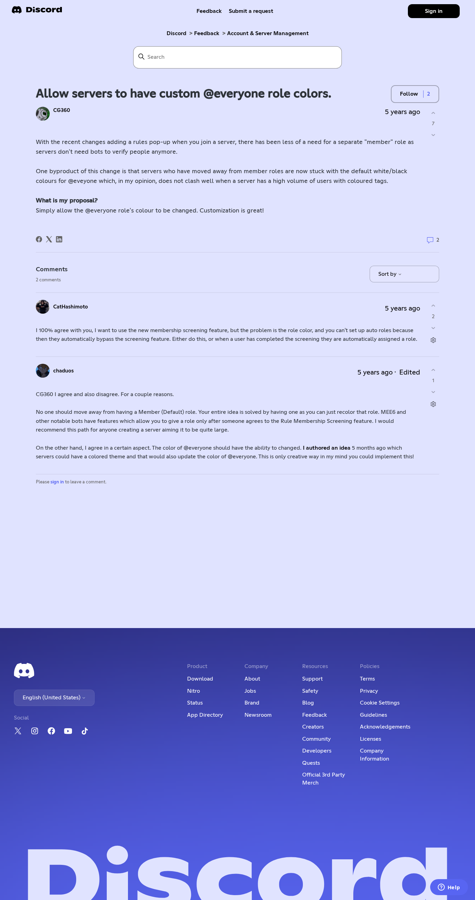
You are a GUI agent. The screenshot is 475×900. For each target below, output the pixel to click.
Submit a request (251, 11)
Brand (251, 703)
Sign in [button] (434, 11)
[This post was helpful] (433, 113)
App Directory (205, 715)
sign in (57, 482)
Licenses (370, 739)
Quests (311, 763)
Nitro (193, 691)
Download (200, 679)
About (252, 679)
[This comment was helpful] (433, 306)
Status (195, 703)
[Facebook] (39, 239)
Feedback (209, 11)
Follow (409, 94)
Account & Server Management (268, 33)
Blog (308, 703)
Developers (316, 751)
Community (316, 739)
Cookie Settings (380, 703)
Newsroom (258, 715)
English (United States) (52, 697)
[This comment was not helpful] (433, 328)
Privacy (369, 691)
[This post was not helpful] (433, 135)
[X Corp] (49, 239)
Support (312, 679)
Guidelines (373, 715)
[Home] (37, 12)
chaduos (63, 370)
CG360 (61, 110)
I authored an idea (327, 448)
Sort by (388, 274)
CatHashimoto (70, 307)
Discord (176, 33)
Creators (313, 727)
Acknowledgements (385, 727)
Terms (367, 679)
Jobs (250, 691)
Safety (310, 691)
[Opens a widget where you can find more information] (449, 888)
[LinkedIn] (59, 239)
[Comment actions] (433, 340)
